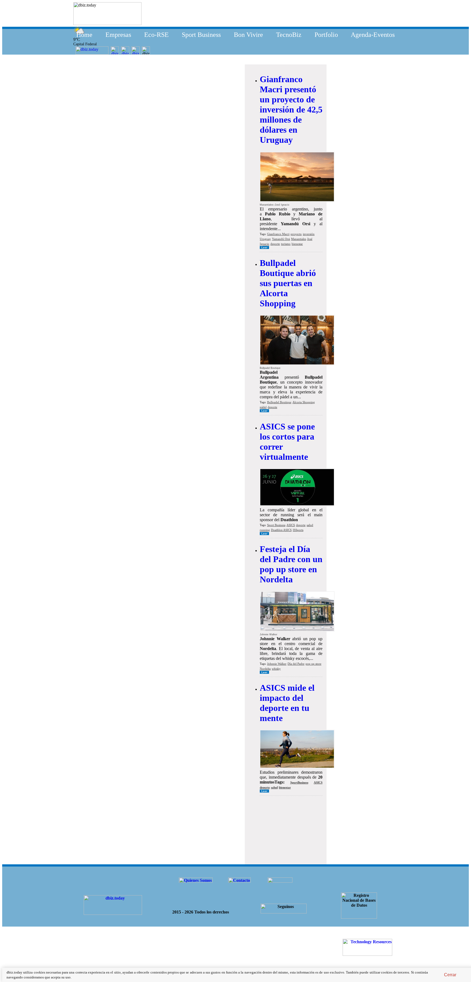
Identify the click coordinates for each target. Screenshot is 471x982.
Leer (264, 247)
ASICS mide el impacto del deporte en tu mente (287, 703)
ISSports (298, 530)
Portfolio (326, 34)
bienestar (297, 243)
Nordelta (265, 668)
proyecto (296, 234)
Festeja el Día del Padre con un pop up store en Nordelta (291, 564)
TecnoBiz (288, 34)
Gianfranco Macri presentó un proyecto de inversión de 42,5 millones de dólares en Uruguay (291, 109)
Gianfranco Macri (278, 234)
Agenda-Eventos (373, 34)
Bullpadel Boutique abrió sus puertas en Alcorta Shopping (288, 283)
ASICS (290, 525)
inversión (309, 234)
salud (310, 525)
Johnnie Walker (276, 663)
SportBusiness (299, 782)
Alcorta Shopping (303, 402)
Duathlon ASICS (281, 530)
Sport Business (201, 34)
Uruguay (265, 239)
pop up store (313, 663)
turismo (286, 243)
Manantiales (298, 239)
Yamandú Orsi (281, 239)
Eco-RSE (156, 34)
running (265, 530)
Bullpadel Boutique (279, 402)
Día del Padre (296, 663)
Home (84, 34)
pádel (263, 407)
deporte (275, 243)
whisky (276, 668)
